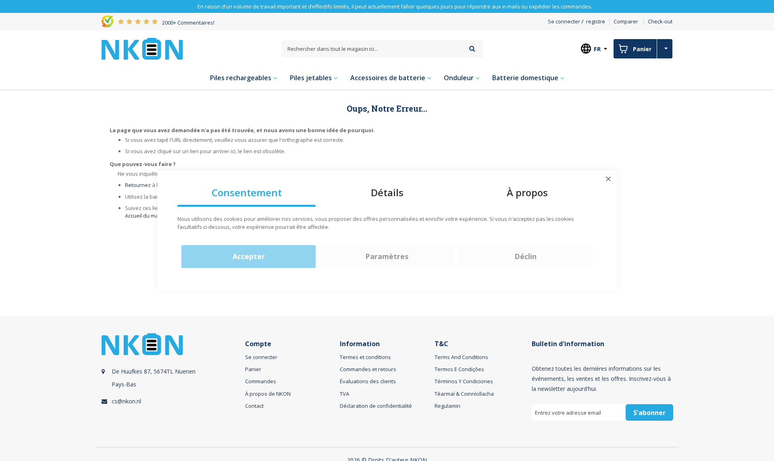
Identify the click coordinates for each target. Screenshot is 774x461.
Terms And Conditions (461, 357)
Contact (254, 405)
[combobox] (382, 49)
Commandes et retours (368, 369)
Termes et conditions (365, 357)
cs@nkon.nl (126, 401)
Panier (253, 369)
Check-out (660, 21)
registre (595, 21)
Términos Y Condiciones (464, 381)
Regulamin (447, 405)
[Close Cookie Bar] (608, 179)
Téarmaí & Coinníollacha (464, 393)
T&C (441, 344)
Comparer (626, 21)
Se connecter (564, 21)
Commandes (260, 381)
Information (360, 344)
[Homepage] (142, 49)
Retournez (138, 185)
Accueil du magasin (148, 215)
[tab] (172, 386)
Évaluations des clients (368, 381)
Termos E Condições (459, 369)
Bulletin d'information (568, 344)
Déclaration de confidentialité (376, 405)
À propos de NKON (268, 393)
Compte (258, 344)
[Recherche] (472, 48)
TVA (344, 393)
